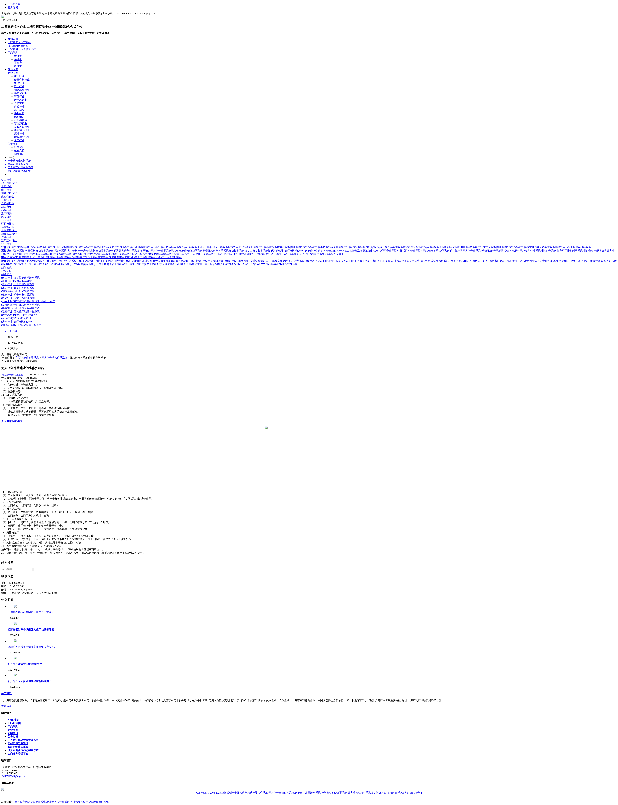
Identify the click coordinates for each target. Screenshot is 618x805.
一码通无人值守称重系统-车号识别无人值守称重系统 (141, 250)
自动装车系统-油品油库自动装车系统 (153, 254)
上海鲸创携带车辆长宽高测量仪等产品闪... (32, 646)
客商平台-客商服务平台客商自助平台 (119, 257)
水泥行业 (19, 83)
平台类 (18, 62)
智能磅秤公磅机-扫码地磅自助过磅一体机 (107, 260)
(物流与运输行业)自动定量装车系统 (21, 325)
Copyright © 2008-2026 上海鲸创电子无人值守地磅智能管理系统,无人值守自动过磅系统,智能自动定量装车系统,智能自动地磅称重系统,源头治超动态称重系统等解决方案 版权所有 (297, 792)
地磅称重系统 (31, 357)
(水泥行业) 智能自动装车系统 (17, 287)
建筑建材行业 (22, 137)
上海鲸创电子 (15, 4)
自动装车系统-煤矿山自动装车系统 (248, 250)
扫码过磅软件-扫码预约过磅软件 (286, 250)
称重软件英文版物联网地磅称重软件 (495, 247)
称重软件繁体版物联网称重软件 (104, 247)
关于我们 (13, 143)
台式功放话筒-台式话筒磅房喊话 (430, 260)
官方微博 (13, 7)
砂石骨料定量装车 (18, 45)
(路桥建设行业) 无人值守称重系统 (20, 304)
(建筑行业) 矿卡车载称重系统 (17, 294)
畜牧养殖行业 (22, 127)
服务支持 (19, 150)
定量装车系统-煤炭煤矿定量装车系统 (195, 254)
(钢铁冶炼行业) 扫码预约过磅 (17, 291)
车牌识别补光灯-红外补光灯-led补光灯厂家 (231, 264)
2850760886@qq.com (13, 776)
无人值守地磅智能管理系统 (23, 740)
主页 (18, 357)
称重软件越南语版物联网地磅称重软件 (288, 247)
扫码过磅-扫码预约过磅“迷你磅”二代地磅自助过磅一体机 (248, 254)
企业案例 (13, 72)
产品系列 (13, 52)
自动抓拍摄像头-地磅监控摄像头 (393, 260)
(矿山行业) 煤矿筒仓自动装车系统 (20, 277)
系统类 (18, 59)
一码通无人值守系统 (19, 42)
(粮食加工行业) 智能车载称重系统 (20, 308)
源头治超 (19, 116)
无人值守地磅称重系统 (54, 357)
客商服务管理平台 (18, 753)
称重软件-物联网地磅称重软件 (406, 250)
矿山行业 (19, 76)
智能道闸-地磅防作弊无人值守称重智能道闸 (156, 260)
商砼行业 (19, 106)
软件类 (18, 56)
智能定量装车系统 (18, 743)
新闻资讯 (19, 147)
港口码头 (19, 110)
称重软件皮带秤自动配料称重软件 (535, 247)
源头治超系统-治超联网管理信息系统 (77, 257)
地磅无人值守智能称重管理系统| (91, 801)
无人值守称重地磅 (11, 421)
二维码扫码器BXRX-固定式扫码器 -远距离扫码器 (477, 260)
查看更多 (6, 706)
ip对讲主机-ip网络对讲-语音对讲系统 (276, 264)
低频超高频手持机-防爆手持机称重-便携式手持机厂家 (131, 264)
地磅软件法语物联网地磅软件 (170, 247)
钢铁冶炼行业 (22, 89)
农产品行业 (20, 99)
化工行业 (19, 140)
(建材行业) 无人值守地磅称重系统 (20, 311)
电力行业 (19, 86)
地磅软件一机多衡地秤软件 (137, 247)
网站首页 (13, 39)
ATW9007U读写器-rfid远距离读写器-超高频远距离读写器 (69, 264)
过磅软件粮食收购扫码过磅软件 (27, 247)
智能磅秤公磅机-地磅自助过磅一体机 (326, 250)
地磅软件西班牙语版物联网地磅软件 (207, 247)
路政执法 (19, 113)
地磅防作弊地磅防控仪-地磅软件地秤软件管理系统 (512, 250)
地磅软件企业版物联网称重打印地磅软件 (452, 247)
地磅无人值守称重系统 (59, 801)
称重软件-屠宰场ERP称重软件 (78, 254)
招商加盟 (19, 154)
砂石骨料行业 (22, 79)
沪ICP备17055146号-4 (410, 792)
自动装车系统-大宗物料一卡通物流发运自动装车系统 (81, 250)
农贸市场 (19, 103)
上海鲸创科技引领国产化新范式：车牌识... (32, 612)
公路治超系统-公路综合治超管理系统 (161, 257)
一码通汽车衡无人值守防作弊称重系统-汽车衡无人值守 (312, 254)
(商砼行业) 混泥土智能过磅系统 (19, 298)
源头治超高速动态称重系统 (23, 750)
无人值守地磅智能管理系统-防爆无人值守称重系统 (200, 250)
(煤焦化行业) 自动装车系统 (16, 281)
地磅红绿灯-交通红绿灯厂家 (252, 260)
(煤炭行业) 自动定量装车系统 (17, 284)
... (32, 629)
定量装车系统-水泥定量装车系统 (113, 254)
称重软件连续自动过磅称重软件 (411, 247)
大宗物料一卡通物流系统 (22, 49)
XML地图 (13, 719)
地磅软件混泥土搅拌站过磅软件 (573, 247)
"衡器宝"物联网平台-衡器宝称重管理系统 (32, 257)
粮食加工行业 (22, 130)
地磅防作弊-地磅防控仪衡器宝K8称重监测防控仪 (209, 260)
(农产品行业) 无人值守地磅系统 (19, 315)
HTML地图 (14, 723)
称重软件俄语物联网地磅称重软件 (247, 247)
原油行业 (19, 133)
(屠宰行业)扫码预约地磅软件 (17, 321)
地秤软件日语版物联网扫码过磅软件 (65, 247)
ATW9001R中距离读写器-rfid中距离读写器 (579, 260)
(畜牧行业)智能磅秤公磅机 (16, 318)
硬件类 (18, 66)
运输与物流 (20, 120)
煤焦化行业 (20, 93)
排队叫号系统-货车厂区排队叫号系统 (562, 250)
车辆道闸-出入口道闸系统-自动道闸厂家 (184, 264)
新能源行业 (20, 123)
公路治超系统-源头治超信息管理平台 (368, 250)
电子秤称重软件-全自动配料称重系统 (40, 254)
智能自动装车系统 (18, 746)
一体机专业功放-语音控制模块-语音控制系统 (530, 260)
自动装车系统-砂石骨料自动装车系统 (30, 250)
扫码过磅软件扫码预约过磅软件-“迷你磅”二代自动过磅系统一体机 (46, 260)
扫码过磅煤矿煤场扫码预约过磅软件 (372, 247)
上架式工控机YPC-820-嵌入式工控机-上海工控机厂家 (345, 260)
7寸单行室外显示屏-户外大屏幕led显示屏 (291, 260)
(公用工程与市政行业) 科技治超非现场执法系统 (28, 301)
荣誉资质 (13, 736)
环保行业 (19, 96)
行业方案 (13, 69)
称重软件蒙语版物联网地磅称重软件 (330, 247)
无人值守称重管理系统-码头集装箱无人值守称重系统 (453, 250)
